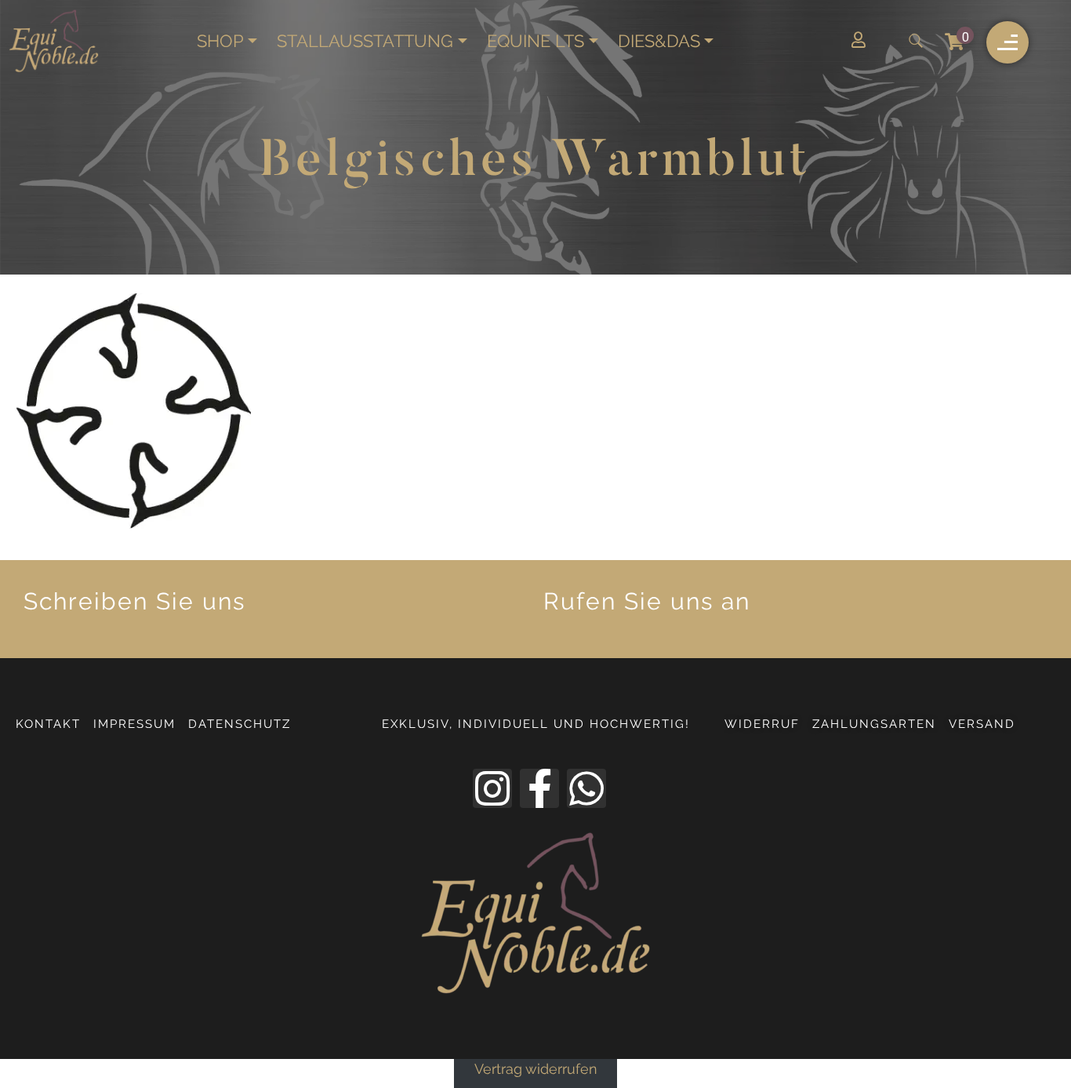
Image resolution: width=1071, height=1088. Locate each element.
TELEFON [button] (887, 609)
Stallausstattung (365, 41)
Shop (220, 41)
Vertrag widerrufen (535, 1070)
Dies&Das (659, 41)
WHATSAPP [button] (373, 609)
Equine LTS (535, 41)
